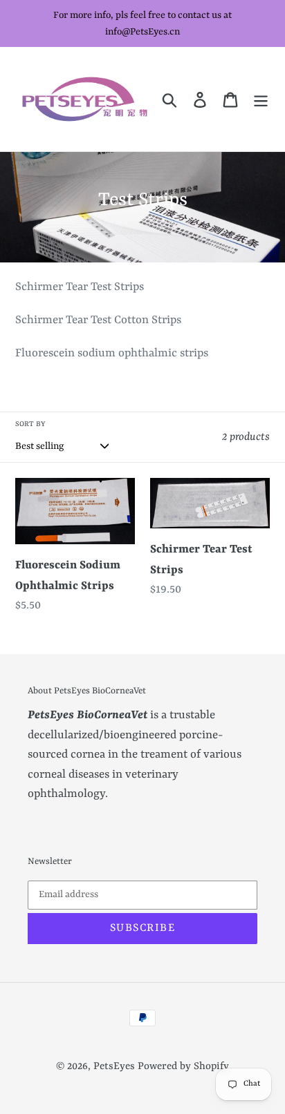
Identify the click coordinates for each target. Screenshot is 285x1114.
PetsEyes (114, 1067)
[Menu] (261, 98)
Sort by (30, 424)
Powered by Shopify (183, 1067)
